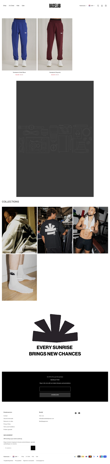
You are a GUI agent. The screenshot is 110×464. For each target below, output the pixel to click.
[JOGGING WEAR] (19, 230)
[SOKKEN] (19, 277)
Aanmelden (55, 394)
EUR (16, 456)
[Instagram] (75, 413)
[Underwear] (90, 230)
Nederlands (6, 456)
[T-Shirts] (55, 230)
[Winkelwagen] (106, 5)
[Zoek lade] (98, 5)
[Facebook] (79, 413)
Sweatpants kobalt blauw (19, 72)
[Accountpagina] (102, 5)
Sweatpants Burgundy (55, 72)
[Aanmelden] (33, 448)
